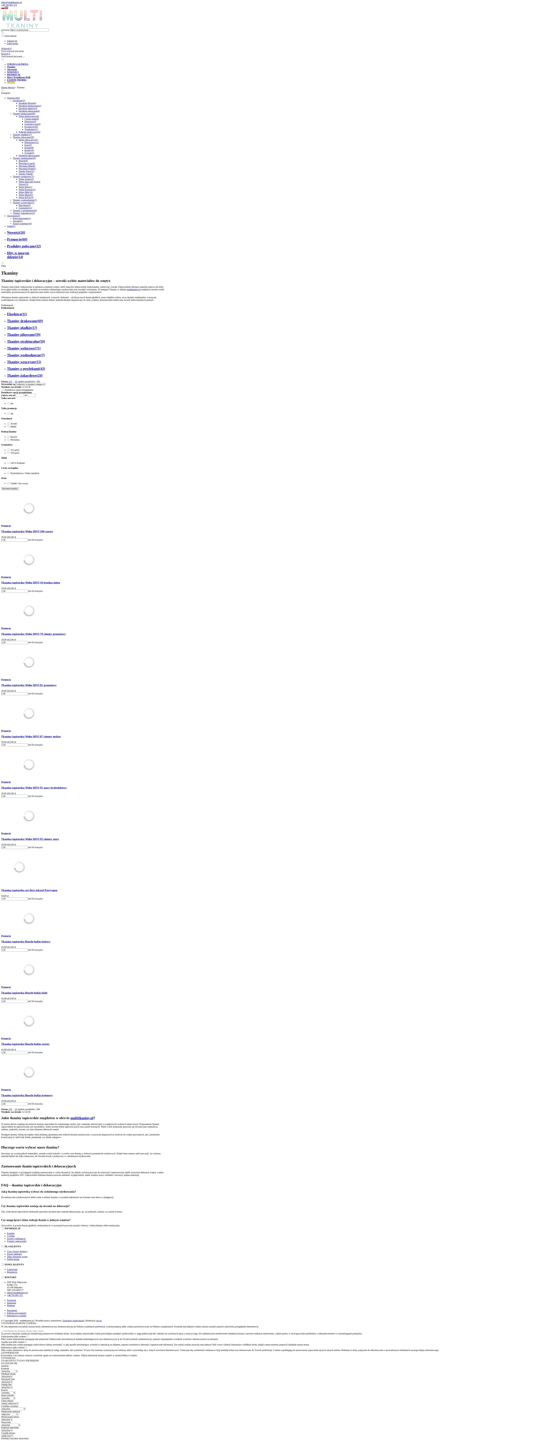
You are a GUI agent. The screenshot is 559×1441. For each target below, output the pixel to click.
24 (26, 387)
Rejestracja (12, 1272)
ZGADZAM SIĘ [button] (9, 1363)
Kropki (29, 147)
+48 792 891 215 (9, 5)
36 (29, 387)
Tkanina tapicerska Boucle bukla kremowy (27, 1095)
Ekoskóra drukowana (30, 106)
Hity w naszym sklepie (18, 255)
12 (23, 387)
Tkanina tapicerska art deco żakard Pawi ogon (29, 890)
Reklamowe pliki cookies (12, 1347)
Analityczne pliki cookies (12, 1342)
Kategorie (5, 93)
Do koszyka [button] (37, 540)
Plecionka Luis (27, 163)
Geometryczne (32, 124)
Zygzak (29, 153)
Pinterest (11, 1305)
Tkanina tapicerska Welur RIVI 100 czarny (27, 531)
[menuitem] (106, 64)
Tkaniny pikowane (23, 137)
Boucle (23, 161)
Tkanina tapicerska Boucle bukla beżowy (26, 941)
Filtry (3, 266)
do (26, 395)
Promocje (17, 239)
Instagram (11, 1303)
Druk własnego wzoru (17, 1256)
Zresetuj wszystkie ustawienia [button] (15, 1438)
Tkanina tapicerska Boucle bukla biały (24, 992)
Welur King (25, 187)
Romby (29, 150)
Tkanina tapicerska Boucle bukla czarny (25, 1044)
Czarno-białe (31, 119)
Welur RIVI (26, 197)
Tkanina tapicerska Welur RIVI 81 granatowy (29, 685)
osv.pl (99, 1320)
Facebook (11, 1300)
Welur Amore (26, 179)
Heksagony (31, 142)
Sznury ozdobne (22, 223)
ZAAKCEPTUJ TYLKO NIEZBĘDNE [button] (20, 1360)
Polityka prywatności (16, 1313)
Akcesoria (13, 216)
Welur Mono (26, 195)
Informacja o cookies (16, 1315)
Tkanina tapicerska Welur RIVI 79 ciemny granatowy (33, 633)
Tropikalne (31, 129)
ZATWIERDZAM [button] (9, 1353)
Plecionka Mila (27, 166)
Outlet (11, 226)
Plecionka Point (27, 168)
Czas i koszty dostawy (17, 1251)
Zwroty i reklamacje (16, 1238)
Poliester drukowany (29, 132)
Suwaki (17, 221)
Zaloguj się (12, 41)
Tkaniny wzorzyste (23, 202)
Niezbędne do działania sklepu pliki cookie (24, 1331)
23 (16, 381)
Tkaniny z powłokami (25, 210)
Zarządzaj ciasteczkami (73, 1320)
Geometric (25, 208)
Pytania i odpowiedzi (16, 1241)
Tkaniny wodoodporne (25, 200)
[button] (3, 8)
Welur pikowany (28, 140)
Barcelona (25, 205)
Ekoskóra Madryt (28, 108)
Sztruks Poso (26, 171)
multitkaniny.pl (133, 289)
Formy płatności (14, 1254)
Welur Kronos (27, 189)
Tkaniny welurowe (23, 176)
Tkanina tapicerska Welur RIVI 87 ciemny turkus (31, 736)
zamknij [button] (4, 1366)
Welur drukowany (29, 116)
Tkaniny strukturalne (24, 158)
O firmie (11, 1236)
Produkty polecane (24, 246)
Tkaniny (13, 98)
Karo (28, 145)
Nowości (16, 232)
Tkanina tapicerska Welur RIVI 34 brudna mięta (30, 582)
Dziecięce (30, 121)
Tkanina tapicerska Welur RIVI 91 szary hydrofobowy (34, 787)
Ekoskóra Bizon (27, 103)
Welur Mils (26, 192)
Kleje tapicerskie (22, 218)
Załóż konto (12, 43)
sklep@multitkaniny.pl (11, 2)
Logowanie (12, 1269)
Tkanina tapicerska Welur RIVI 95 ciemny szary (30, 839)
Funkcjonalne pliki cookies (13, 1336)
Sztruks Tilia (26, 174)
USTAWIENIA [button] (8, 1358)
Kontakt (10, 1233)
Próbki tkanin (13, 1259)
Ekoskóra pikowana (29, 111)
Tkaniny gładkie (22, 134)
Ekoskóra (19, 100)
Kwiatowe (31, 127)
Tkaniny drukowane (24, 113)
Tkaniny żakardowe (24, 213)
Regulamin (12, 1310)
